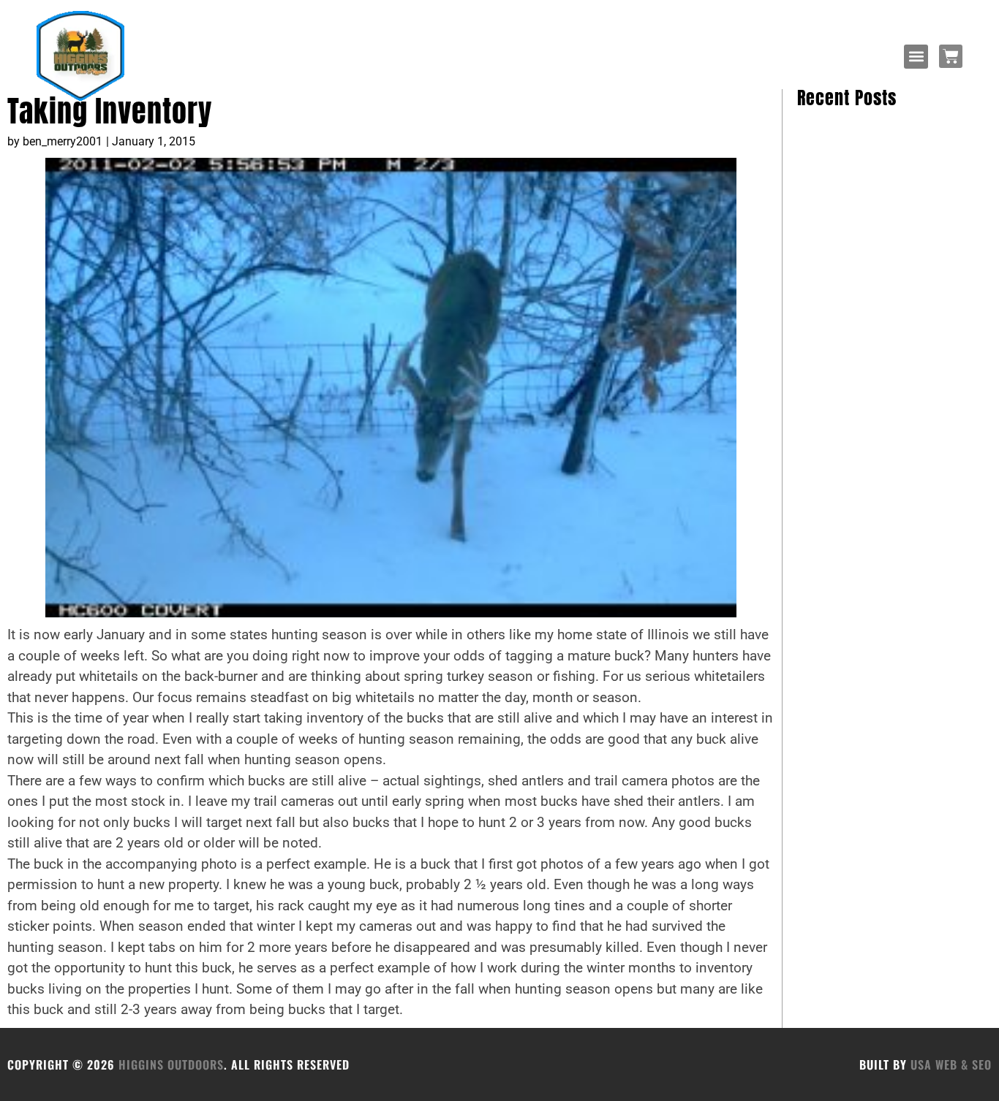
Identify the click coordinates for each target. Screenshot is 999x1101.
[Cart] (950, 56)
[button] (916, 57)
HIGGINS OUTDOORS (171, 1064)
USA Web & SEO (951, 1064)
